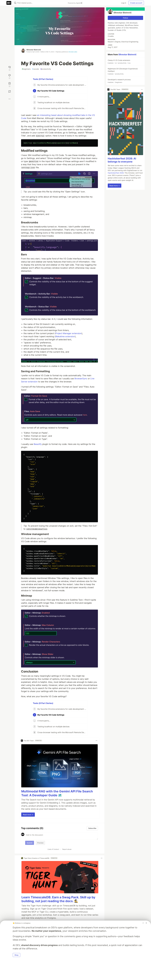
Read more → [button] (28, 815)
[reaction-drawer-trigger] (9, 68)
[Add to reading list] (9, 84)
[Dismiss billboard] (146, 923)
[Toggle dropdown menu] (96, 740)
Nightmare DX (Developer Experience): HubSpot (122, 71)
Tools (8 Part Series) (43, 79)
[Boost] (9, 91)
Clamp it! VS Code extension (118, 61)
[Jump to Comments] (9, 76)
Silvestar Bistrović (33, 50)
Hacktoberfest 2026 (116, 173)
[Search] (15, 3)
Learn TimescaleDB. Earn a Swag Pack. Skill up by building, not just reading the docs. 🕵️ (58, 899)
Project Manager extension (68, 333)
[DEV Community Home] (8, 3)
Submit (29, 843)
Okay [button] (16, 955)
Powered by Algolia (74, 3)
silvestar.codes (73, 52)
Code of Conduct (53, 849)
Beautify (38, 444)
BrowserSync (80, 378)
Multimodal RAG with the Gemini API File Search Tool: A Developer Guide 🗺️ (57, 793)
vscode (35, 69)
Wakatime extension (65, 336)
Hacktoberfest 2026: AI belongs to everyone (122, 160)
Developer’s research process (119, 81)
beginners (26, 69)
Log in (123, 3)
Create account (136, 3)
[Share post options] (9, 99)
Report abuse (66, 849)
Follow (125, 18)
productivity (45, 69)
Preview (40, 843)
